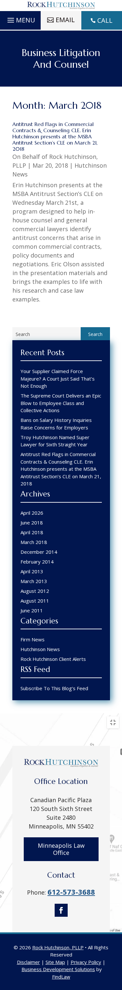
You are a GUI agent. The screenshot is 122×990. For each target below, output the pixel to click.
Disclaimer (28, 962)
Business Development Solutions (58, 969)
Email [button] (65, 19)
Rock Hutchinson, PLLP (58, 947)
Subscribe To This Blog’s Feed (54, 688)
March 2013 (33, 581)
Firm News (32, 639)
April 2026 (31, 512)
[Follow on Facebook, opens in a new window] (61, 910)
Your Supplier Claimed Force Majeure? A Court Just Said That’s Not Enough (57, 378)
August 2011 (34, 600)
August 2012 (34, 591)
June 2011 (31, 610)
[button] (20, 18)
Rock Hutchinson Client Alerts (53, 659)
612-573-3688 (71, 892)
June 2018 (31, 522)
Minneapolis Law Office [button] (61, 849)
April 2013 (31, 571)
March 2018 (33, 542)
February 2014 (37, 561)
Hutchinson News (40, 649)
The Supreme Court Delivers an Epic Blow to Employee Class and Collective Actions (60, 402)
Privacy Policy (86, 962)
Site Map (55, 962)
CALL (105, 20)
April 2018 (31, 532)
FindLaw (61, 976)
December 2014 (38, 552)
